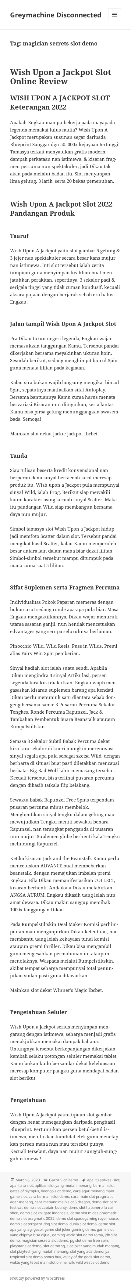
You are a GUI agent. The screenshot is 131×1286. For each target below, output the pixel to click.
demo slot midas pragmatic (93, 1213)
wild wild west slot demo (89, 1262)
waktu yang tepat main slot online (38, 1262)
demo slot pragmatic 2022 (32, 1218)
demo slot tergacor (26, 1224)
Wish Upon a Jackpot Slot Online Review (60, 77)
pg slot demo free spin (89, 1240)
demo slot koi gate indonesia (44, 1213)
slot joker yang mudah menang (93, 1245)
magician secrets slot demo (45, 1240)
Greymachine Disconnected (55, 14)
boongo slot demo (56, 1191)
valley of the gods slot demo (86, 1256)
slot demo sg (54, 1245)
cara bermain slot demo (49, 1196)
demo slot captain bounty (45, 1207)
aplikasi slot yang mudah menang (63, 1185)
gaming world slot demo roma (77, 1234)
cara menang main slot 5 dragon (62, 1202)
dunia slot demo (83, 1224)
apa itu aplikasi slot (103, 1180)
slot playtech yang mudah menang (39, 1251)
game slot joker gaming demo (69, 1229)
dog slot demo (56, 1224)
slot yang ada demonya (89, 1251)
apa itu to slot (21, 1185)
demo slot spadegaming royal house (87, 1218)
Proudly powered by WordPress (37, 1278)
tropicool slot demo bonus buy (35, 1256)
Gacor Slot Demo (63, 1180)
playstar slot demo (25, 1245)
